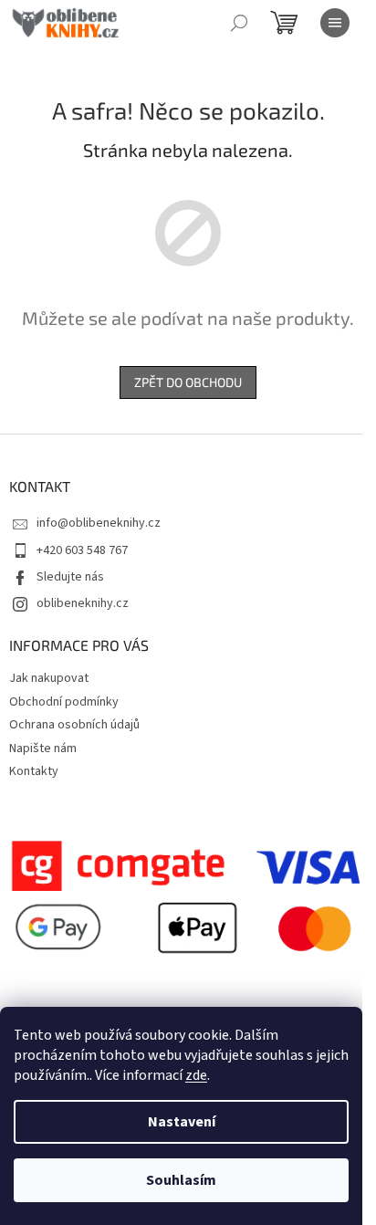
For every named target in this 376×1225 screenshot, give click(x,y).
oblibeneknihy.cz (83, 603)
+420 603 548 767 (82, 550)
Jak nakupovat (49, 678)
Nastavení (181, 1122)
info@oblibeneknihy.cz (99, 523)
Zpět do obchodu (188, 382)
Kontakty (33, 771)
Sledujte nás (70, 577)
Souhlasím (181, 1180)
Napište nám (43, 748)
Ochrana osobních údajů (74, 725)
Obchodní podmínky (64, 702)
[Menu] (335, 23)
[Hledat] (239, 23)
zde (196, 1075)
